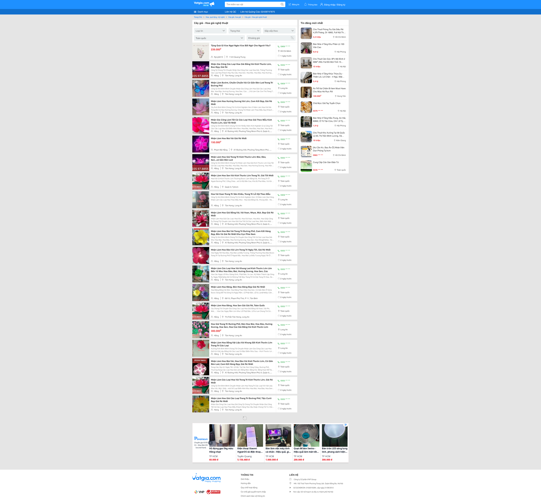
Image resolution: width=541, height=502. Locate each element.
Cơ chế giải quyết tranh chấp (253, 491)
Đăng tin (295, 4)
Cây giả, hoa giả (234, 17)
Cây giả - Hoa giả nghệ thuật (256, 17)
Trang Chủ (198, 17)
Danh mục (202, 11)
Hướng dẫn (246, 483)
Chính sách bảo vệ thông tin (253, 495)
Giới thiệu (245, 479)
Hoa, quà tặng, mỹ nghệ (215, 17)
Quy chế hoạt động (249, 487)
